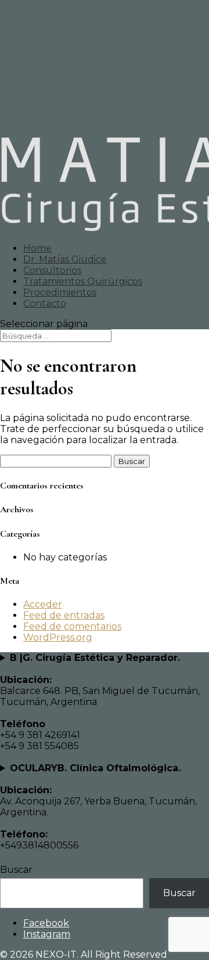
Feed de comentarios (72, 626)
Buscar (16, 869)
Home (37, 248)
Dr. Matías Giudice (65, 259)
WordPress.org (57, 637)
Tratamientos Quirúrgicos (82, 281)
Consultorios (52, 270)
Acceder (42, 604)
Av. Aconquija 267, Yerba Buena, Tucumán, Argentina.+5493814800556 (98, 807)
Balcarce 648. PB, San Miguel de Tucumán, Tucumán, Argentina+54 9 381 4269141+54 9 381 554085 (100, 702)
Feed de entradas (64, 615)
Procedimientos (59, 292)
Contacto (44, 303)
